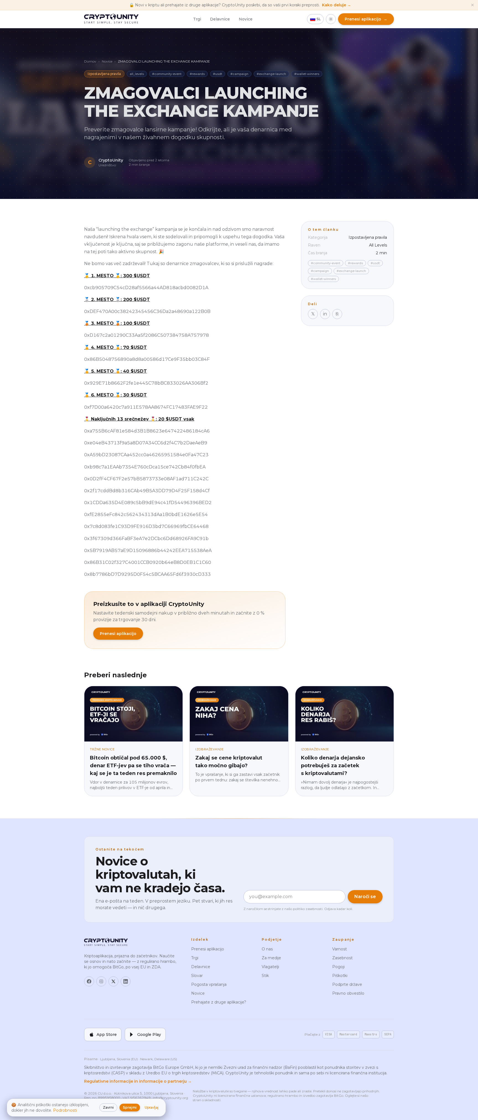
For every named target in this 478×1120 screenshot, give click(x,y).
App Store (107, 1034)
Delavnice (220, 19)
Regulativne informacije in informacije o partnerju (138, 1081)
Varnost (339, 949)
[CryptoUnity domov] (111, 19)
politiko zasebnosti (308, 909)
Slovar (197, 975)
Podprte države (347, 984)
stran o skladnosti (206, 1100)
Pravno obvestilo (348, 993)
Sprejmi (130, 1107)
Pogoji (338, 966)
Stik (265, 975)
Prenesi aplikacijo (118, 633)
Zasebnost (342, 957)
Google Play (149, 1034)
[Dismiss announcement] (472, 5)
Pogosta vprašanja (209, 984)
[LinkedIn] (126, 981)
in (325, 314)
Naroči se (365, 896)
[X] (113, 981)
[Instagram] (101, 981)
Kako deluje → (336, 4)
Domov (90, 61)
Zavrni (108, 1107)
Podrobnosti (65, 1110)
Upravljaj (152, 1107)
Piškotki (339, 975)
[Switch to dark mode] (331, 19)
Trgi (197, 19)
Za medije (271, 957)
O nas (267, 949)
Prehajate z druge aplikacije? (218, 1002)
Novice (246, 19)
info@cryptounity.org (170, 1098)
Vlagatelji (270, 966)
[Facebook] (89, 981)
